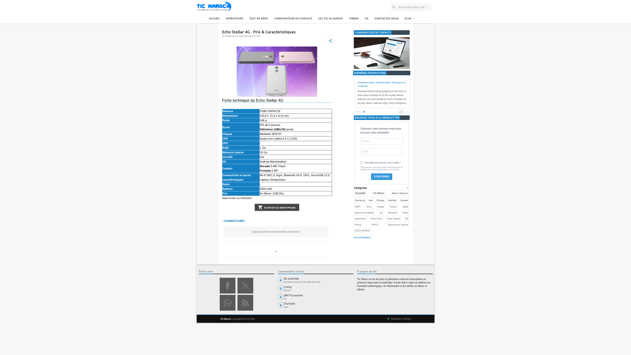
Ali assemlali (291, 278)
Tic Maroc (378, 193)
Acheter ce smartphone (280, 207)
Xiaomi (393, 206)
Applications (360, 218)
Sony (369, 206)
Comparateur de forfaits (293, 18)
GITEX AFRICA (362, 230)
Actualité (360, 193)
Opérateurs (234, 18)
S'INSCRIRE (381, 176)
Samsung (360, 200)
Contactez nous (386, 18)
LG (381, 212)
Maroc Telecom (400, 193)
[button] (330, 40)
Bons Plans (376, 218)
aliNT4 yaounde (293, 295)
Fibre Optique (393, 218)
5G (406, 218)
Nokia (405, 212)
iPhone (358, 224)
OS (367, 18)
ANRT (358, 206)
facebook (227, 286)
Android (392, 200)
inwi (371, 200)
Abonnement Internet (398, 224)
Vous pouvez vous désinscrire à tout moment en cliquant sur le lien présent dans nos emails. (381, 168)
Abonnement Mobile (364, 212)
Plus (408, 18)
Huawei (404, 200)
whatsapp (227, 303)
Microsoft (392, 212)
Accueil (214, 18)
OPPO (375, 224)
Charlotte (289, 303)
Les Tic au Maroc (330, 18)
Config (288, 286)
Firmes (354, 18)
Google (380, 206)
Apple (405, 206)
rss (245, 303)
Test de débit (259, 18)
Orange (380, 200)
